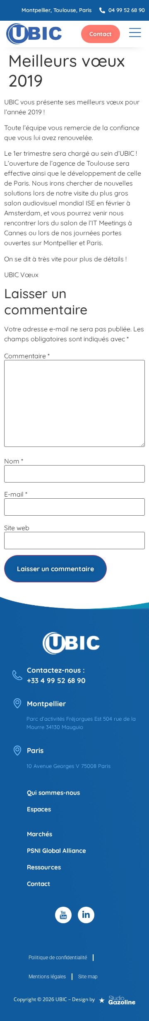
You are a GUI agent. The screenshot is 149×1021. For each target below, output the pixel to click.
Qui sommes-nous (53, 793)
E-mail (15, 494)
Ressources (44, 867)
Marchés (39, 834)
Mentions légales (47, 977)
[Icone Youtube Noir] (63, 915)
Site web (16, 527)
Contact (38, 884)
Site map (88, 977)
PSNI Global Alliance (56, 850)
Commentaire (27, 355)
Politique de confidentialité (58, 958)
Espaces (39, 809)
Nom (13, 461)
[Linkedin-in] (86, 915)
